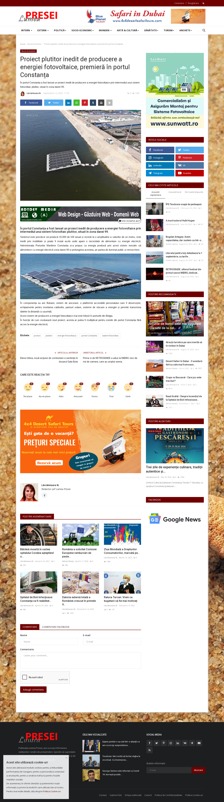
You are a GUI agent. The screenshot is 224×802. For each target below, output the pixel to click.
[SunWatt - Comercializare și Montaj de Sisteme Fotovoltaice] (175, 90)
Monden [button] (104, 30)
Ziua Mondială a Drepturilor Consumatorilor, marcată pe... (122, 551)
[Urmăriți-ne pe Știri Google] (175, 518)
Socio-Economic (34, 44)
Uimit (127, 396)
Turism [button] (168, 30)
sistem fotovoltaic (110, 335)
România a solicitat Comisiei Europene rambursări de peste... (79, 553)
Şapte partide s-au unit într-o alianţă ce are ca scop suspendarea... (121, 743)
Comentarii (30, 626)
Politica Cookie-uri (194, 795)
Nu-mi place (45, 396)
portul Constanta (89, 335)
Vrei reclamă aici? (130, 220)
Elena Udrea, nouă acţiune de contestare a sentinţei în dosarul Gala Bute (49, 360)
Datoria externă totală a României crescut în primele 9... (79, 601)
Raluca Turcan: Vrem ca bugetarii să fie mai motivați (120, 599)
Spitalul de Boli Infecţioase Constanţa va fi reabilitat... (36, 599)
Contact (103, 795)
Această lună (175, 192)
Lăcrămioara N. (34, 93)
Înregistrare (193, 3)
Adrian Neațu (68, 561)
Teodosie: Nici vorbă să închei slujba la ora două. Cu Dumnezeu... (121, 758)
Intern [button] (26, 30)
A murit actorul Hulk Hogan (180, 220)
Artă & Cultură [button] (127, 30)
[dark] (203, 3)
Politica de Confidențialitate (168, 795)
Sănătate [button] (150, 30)
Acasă (22, 44)
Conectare (179, 3)
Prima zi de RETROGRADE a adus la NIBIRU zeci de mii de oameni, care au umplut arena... (110, 360)
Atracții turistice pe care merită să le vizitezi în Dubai (184, 344)
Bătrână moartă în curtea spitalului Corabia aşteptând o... (37, 553)
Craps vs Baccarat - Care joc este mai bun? (183, 379)
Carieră (148, 795)
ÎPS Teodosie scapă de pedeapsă (184, 204)
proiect (37, 335)
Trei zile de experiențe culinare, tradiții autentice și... (174, 469)
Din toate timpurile (194, 192)
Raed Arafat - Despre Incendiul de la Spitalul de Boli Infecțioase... (184, 398)
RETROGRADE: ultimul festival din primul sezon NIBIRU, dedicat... (183, 271)
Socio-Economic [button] (81, 30)
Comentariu (27, 649)
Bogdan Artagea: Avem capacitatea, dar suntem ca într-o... (184, 239)
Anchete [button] (184, 30)
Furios (95, 396)
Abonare (198, 770)
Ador (61, 396)
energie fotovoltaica (67, 335)
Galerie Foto (116, 795)
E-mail (86, 635)
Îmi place (28, 396)
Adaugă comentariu (33, 689)
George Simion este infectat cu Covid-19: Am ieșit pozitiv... (121, 773)
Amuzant (78, 396)
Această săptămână (155, 194)
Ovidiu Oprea (172, 244)
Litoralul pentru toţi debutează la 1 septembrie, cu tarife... (184, 255)
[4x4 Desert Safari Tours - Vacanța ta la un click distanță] (145, 16)
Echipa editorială (133, 795)
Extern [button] (42, 30)
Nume (23, 635)
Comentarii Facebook (55, 626)
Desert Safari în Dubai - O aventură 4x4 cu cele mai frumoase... (184, 363)
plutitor (49, 335)
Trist (111, 396)
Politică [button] (59, 30)
